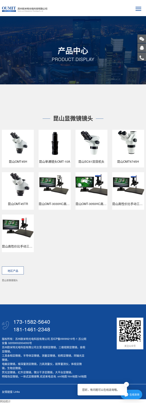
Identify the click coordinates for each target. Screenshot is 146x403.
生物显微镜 (14, 368)
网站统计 (5, 401)
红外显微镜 (24, 372)
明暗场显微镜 (10, 376)
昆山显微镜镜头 (10, 280)
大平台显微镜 (63, 372)
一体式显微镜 (28, 376)
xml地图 (62, 376)
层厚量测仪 (61, 364)
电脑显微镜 (8, 364)
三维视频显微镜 (68, 347)
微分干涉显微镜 (43, 372)
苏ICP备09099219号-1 (64, 339)
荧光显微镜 (8, 372)
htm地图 (73, 376)
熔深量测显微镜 (27, 364)
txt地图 (82, 376)
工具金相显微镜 (11, 355)
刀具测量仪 (45, 364)
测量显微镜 (48, 355)
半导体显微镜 (31, 355)
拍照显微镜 (64, 355)
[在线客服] (141, 47)
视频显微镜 (49, 347)
